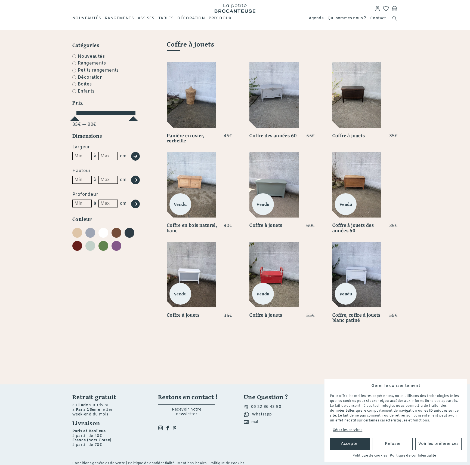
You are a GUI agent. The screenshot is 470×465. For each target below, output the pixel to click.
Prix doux (220, 18)
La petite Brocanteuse (235, 8)
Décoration (191, 18)
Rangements (119, 18)
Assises (146, 18)
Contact (378, 18)
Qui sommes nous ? (346, 18)
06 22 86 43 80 (266, 406)
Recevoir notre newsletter (187, 412)
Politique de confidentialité (413, 456)
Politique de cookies (369, 456)
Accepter (350, 443)
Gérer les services (347, 430)
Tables (166, 18)
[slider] (74, 116)
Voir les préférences (438, 443)
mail (255, 422)
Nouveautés (86, 18)
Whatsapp (262, 414)
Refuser (393, 443)
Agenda (316, 18)
